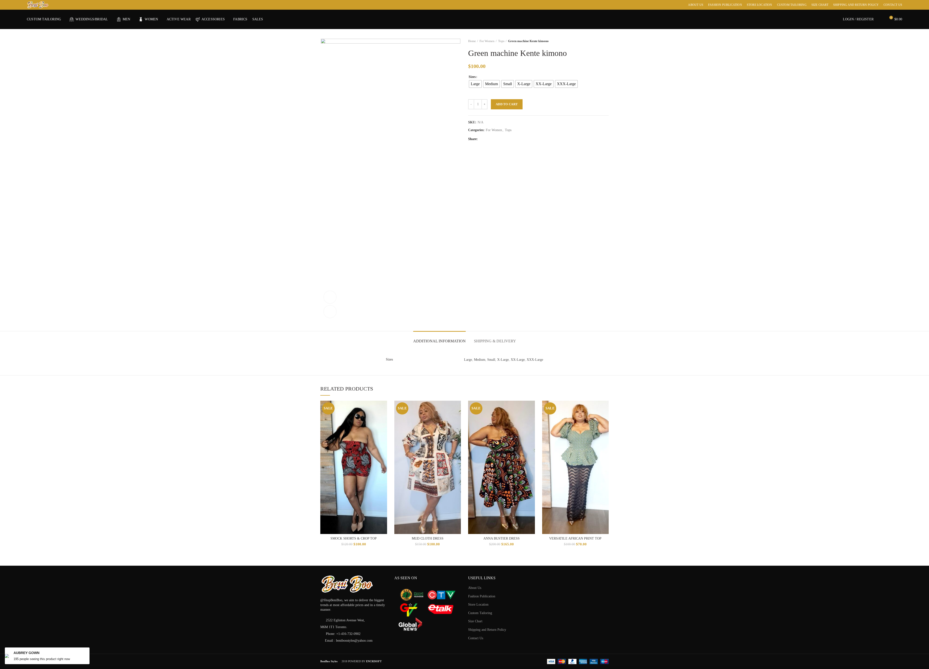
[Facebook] (483, 139)
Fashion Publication (481, 596)
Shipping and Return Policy (487, 629)
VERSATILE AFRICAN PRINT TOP (575, 538)
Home (472, 41)
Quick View (383, 408)
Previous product (596, 41)
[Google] (495, 139)
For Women (486, 41)
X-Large (503, 359)
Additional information (439, 341)
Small (491, 359)
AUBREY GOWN (26, 653)
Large (468, 359)
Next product (606, 41)
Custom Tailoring (480, 613)
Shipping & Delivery (495, 341)
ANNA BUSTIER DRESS (501, 538)
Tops (501, 41)
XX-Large (518, 359)
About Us (474, 588)
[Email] (501, 139)
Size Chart (475, 621)
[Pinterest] (507, 139)
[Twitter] (489, 139)
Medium (479, 359)
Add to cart (507, 104)
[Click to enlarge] (330, 312)
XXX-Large (535, 359)
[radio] (475, 84)
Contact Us (475, 638)
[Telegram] (519, 139)
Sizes (472, 77)
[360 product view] (330, 297)
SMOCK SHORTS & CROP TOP (353, 538)
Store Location (478, 604)
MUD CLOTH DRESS (427, 538)
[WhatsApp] (513, 139)
